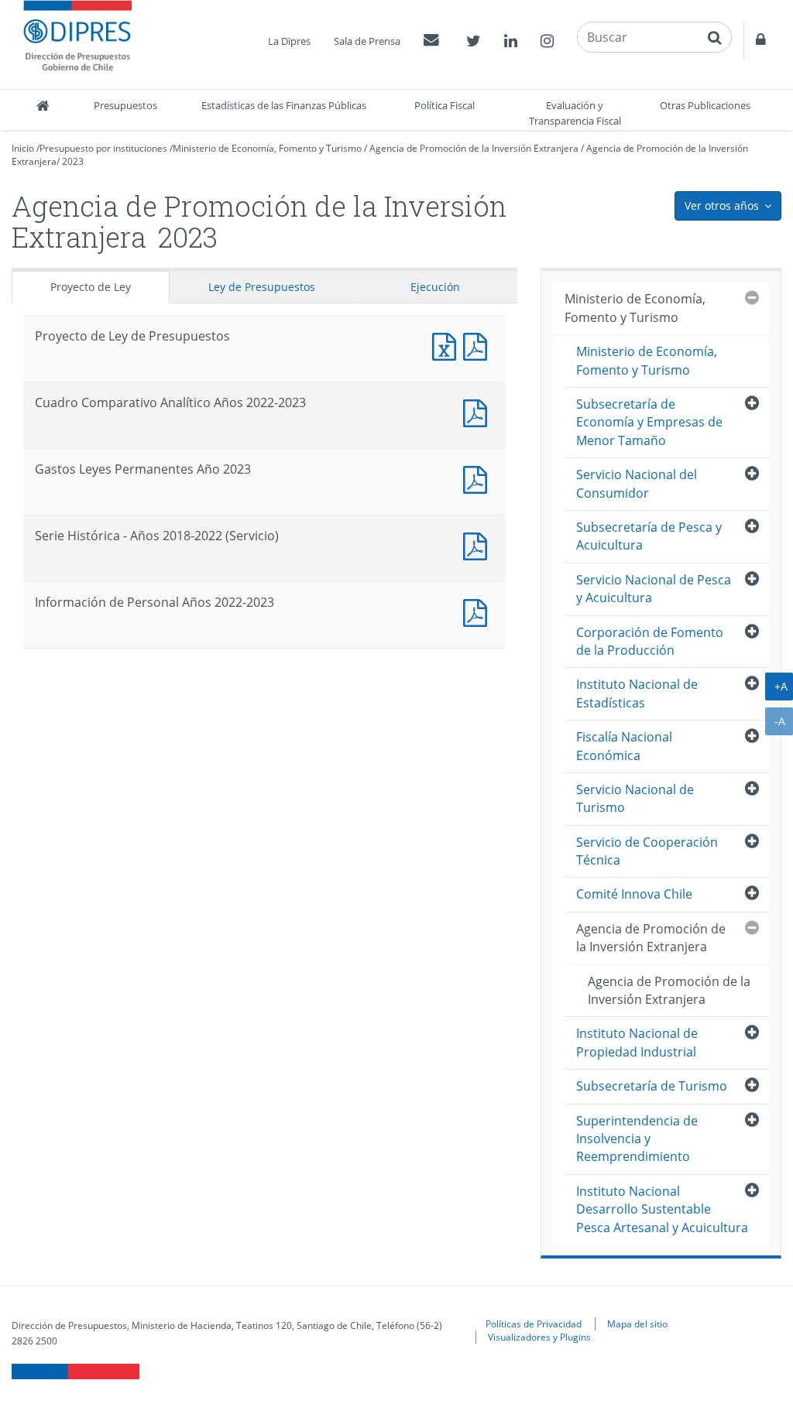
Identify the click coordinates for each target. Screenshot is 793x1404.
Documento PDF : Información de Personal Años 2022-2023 (478, 611)
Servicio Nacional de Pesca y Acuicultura (653, 588)
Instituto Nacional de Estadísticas (637, 693)
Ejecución (435, 286)
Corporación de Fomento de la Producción (649, 641)
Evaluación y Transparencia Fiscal (575, 113)
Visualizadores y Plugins (539, 1336)
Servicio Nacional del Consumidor (636, 483)
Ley (261, 286)
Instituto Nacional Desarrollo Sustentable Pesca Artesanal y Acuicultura (662, 1209)
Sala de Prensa (367, 41)
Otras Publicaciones (705, 105)
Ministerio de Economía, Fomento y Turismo (267, 148)
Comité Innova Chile (634, 893)
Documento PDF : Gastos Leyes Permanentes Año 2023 (478, 478)
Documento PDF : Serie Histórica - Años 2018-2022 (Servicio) (478, 544)
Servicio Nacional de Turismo (635, 798)
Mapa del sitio (637, 1323)
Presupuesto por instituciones (103, 148)
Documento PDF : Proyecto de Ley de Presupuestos (478, 344)
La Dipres (289, 41)
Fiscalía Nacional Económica (624, 745)
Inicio (23, 148)
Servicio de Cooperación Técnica (647, 851)
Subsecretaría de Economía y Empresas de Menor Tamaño (649, 422)
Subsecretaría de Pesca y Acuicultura (649, 536)
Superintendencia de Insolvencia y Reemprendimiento (637, 1139)
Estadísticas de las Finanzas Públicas (283, 105)
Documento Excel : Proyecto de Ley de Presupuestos (447, 344)
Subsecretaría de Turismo (651, 1085)
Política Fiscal (444, 105)
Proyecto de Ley (90, 286)
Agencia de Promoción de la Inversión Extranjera (473, 148)
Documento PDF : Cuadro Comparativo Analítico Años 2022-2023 (478, 411)
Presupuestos (125, 105)
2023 (73, 161)
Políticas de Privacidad (534, 1323)
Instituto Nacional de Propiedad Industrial (637, 1042)
